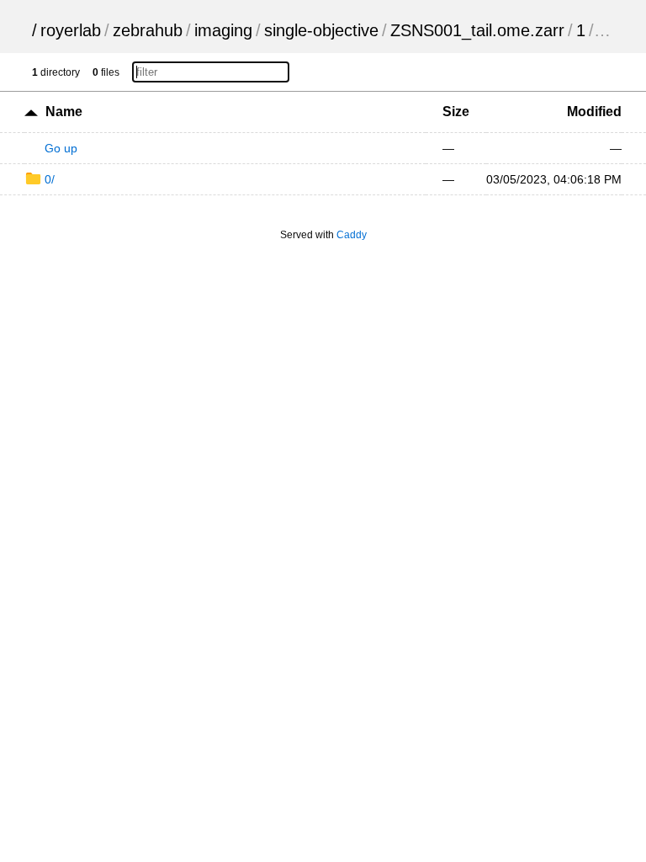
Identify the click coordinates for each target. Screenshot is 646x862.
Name (63, 111)
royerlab (70, 30)
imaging (223, 30)
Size (455, 111)
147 (611, 30)
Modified (594, 111)
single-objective (321, 30)
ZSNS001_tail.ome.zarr (477, 30)
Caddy (351, 235)
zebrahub (148, 30)
